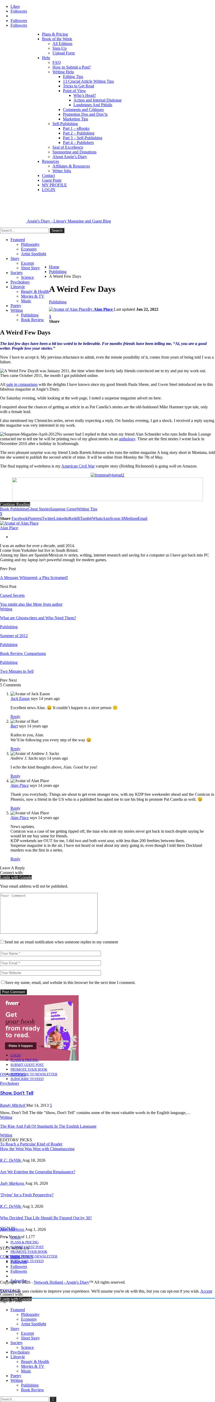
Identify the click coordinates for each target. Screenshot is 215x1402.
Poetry (15, 305)
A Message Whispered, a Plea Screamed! (34, 577)
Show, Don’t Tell (16, 1093)
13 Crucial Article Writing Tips (88, 81)
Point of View (74, 90)
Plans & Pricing (55, 34)
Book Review (32, 320)
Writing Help (63, 72)
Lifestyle (17, 287)
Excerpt (27, 263)
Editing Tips (73, 76)
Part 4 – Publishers (78, 142)
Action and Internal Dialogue (97, 100)
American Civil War (78, 466)
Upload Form (63, 53)
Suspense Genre (63, 509)
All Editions (62, 43)
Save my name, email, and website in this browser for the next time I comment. (70, 982)
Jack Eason (20, 698)
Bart (14, 726)
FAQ (56, 62)
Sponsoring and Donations (74, 152)
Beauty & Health (35, 291)
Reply (15, 716)
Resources (50, 161)
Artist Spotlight (33, 254)
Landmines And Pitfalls (92, 105)
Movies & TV (32, 296)
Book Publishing (14, 509)
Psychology (20, 282)
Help (46, 57)
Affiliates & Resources (71, 166)
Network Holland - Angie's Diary (61, 1282)
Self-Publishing (65, 123)
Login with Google (16, 877)
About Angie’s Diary (69, 156)
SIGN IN (7, 1228)
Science (27, 277)
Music (26, 301)
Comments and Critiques (83, 109)
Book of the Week (57, 39)
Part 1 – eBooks (76, 128)
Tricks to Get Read (78, 86)
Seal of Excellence (67, 147)
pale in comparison (21, 384)
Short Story (30, 268)
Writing (16, 310)
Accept (206, 1291)
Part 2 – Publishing (78, 133)
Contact (48, 175)
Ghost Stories (39, 509)
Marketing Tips (75, 119)
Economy (29, 249)
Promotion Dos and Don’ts (85, 114)
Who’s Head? (84, 95)
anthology (127, 439)
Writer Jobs (61, 171)
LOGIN (48, 189)
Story (14, 258)
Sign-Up (59, 48)
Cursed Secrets (12, 595)
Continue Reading (15, 504)
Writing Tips (87, 509)
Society (16, 272)
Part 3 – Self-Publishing (82, 138)
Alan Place (19, 785)
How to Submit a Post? (71, 67)
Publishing (30, 315)
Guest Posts (51, 180)
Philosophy (30, 244)
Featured (17, 239)
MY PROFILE (54, 185)
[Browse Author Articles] (19, 523)
